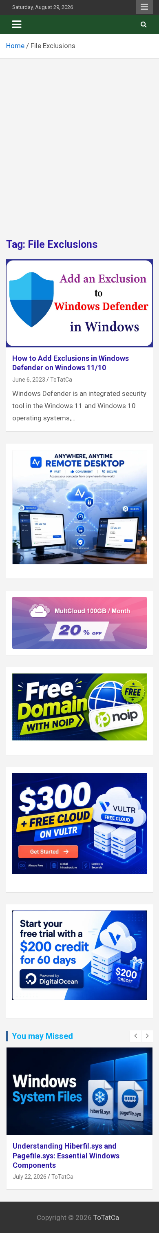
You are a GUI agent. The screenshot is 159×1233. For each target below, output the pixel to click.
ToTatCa (61, 379)
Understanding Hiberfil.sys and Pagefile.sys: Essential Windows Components (66, 1155)
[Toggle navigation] (16, 24)
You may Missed (42, 1036)
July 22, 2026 (29, 1176)
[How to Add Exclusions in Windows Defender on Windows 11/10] (79, 303)
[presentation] (135, 1036)
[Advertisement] (79, 142)
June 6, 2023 (28, 379)
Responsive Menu (144, 7)
